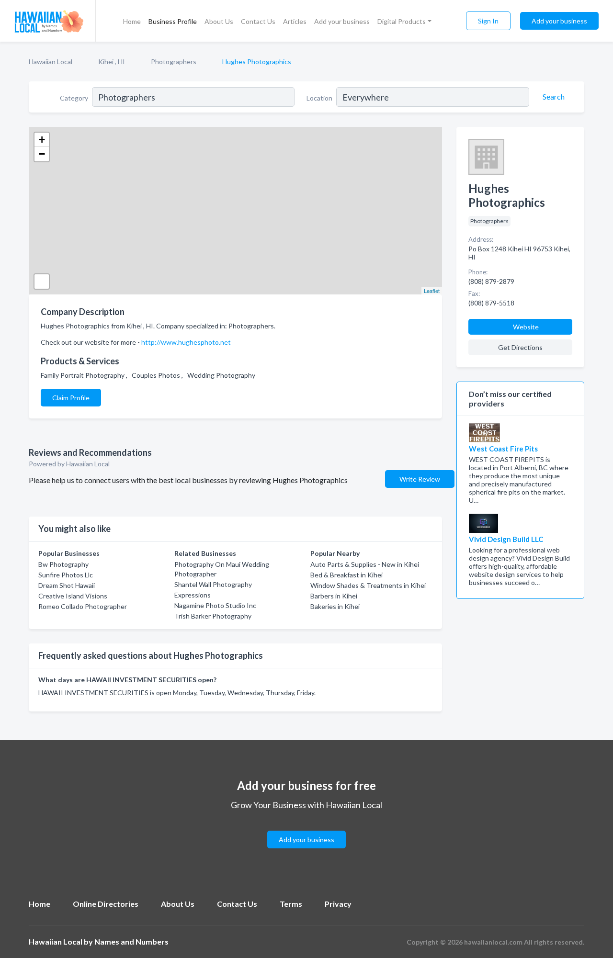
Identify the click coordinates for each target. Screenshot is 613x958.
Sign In (488, 21)
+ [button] (42, 140)
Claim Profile (71, 398)
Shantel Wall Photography (213, 584)
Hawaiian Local (50, 61)
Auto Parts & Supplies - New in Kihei (364, 564)
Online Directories (105, 903)
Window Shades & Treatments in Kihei (368, 585)
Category (74, 98)
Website (526, 327)
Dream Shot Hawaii (66, 585)
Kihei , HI (111, 61)
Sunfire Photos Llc (65, 575)
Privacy (338, 903)
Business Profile (172, 21)
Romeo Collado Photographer (82, 606)
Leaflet (432, 290)
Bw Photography (63, 564)
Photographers (173, 61)
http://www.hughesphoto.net (186, 342)
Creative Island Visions (72, 596)
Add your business (342, 21)
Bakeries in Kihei (335, 606)
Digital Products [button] (401, 21)
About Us (218, 21)
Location (319, 98)
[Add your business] (306, 828)
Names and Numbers (131, 941)
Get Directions (520, 347)
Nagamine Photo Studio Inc (215, 605)
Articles (294, 21)
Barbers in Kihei (333, 596)
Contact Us (258, 21)
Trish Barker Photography (212, 616)
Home (132, 21)
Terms (291, 903)
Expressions (192, 595)
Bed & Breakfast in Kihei (346, 575)
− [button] (42, 154)
